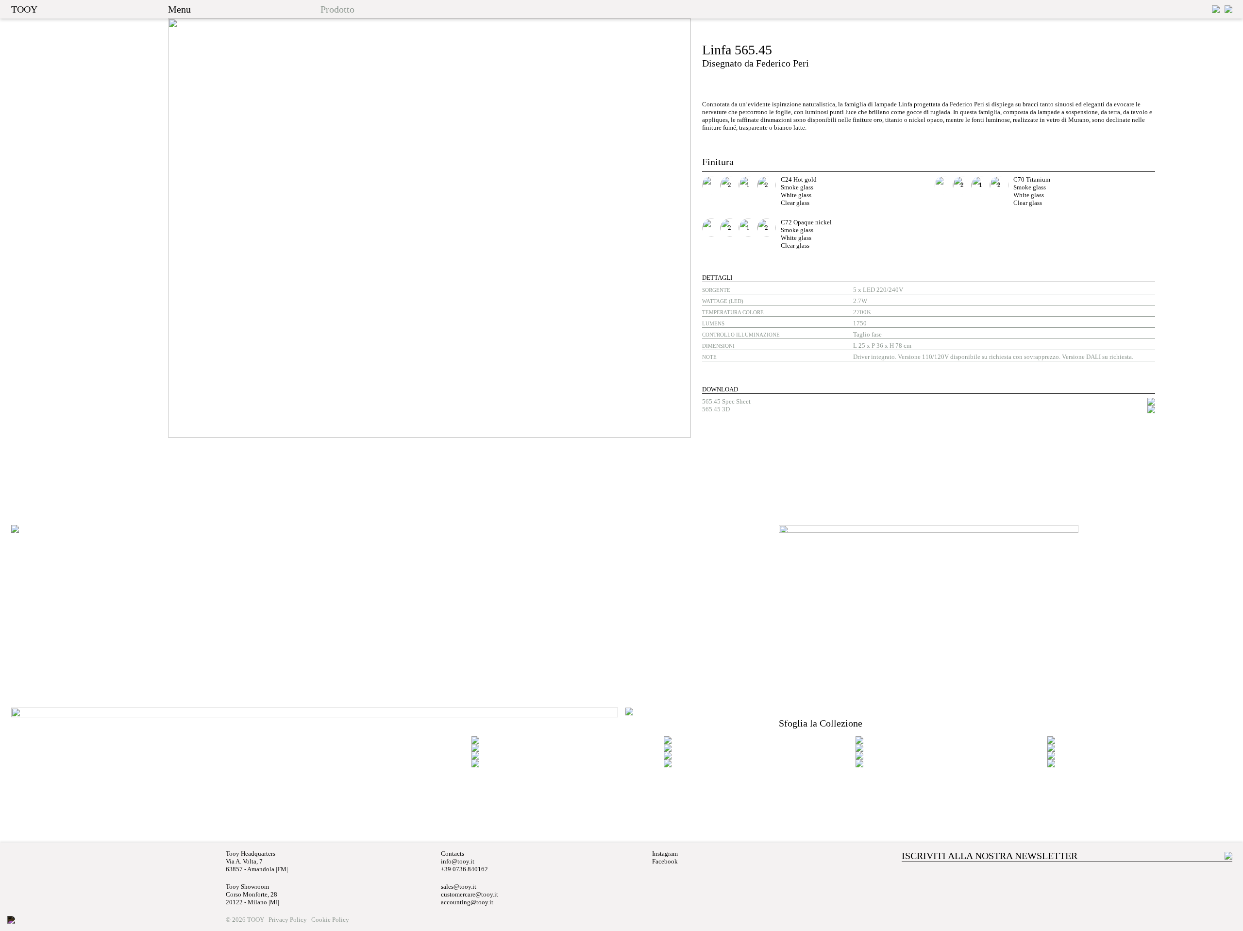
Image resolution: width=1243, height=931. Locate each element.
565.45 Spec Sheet (726, 401)
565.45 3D (716, 409)
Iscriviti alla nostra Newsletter (989, 855)
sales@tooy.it (458, 886)
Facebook (665, 861)
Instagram (665, 853)
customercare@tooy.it (469, 894)
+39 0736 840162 (464, 869)
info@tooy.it (457, 861)
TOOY (24, 9)
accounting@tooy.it (467, 902)
